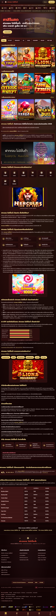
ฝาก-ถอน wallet (33, 596)
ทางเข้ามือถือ (39, 596)
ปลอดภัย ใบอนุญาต (16, 592)
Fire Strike (3, 504)
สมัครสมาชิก (51, 2)
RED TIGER (49, 40)
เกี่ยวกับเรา (23, 592)
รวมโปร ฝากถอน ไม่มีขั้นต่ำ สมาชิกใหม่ (29, 530)
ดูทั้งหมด (52, 45)
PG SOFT (10, 40)
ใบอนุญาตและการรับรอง (6, 562)
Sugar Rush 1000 (42, 560)
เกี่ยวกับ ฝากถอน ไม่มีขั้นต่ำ (6, 553)
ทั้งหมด (3, 40)
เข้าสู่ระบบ (45, 2)
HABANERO (35, 40)
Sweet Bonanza (41, 555)
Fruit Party (3, 514)
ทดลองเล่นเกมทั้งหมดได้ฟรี (7, 347)
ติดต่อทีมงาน (4, 560)
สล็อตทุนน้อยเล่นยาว (5, 574)
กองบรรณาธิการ (4, 555)
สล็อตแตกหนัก (4, 572)
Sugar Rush (3, 511)
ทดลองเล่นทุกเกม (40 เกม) (7, 600)
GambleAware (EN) (24, 560)
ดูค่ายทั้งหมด (7, 30)
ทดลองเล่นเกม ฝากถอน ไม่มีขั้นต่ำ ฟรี (12, 530)
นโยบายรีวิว (35, 592)
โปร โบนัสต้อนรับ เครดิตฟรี (10, 594)
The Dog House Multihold (6, 517)
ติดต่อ (22, 598)
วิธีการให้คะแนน (45, 472)
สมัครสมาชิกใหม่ (19, 347)
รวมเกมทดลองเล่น (42, 553)
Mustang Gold (4, 494)
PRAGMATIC (17, 40)
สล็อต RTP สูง (4, 570)
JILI (23, 40)
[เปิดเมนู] (2, 2)
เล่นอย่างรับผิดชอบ (24, 553)
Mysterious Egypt (5, 507)
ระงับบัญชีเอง (22, 555)
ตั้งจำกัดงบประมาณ (24, 557)
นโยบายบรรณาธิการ (5, 557)
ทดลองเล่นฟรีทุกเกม (8, 598)
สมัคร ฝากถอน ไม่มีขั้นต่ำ (10, 596)
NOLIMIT (42, 40)
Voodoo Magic (4, 498)
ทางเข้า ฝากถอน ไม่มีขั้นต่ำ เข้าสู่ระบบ (22, 596)
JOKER (28, 40)
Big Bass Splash (4, 491)
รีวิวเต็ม (10, 592)
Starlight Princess (5, 501)
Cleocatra (3, 521)
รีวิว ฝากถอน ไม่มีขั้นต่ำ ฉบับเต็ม (45, 530)
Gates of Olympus (42, 557)
